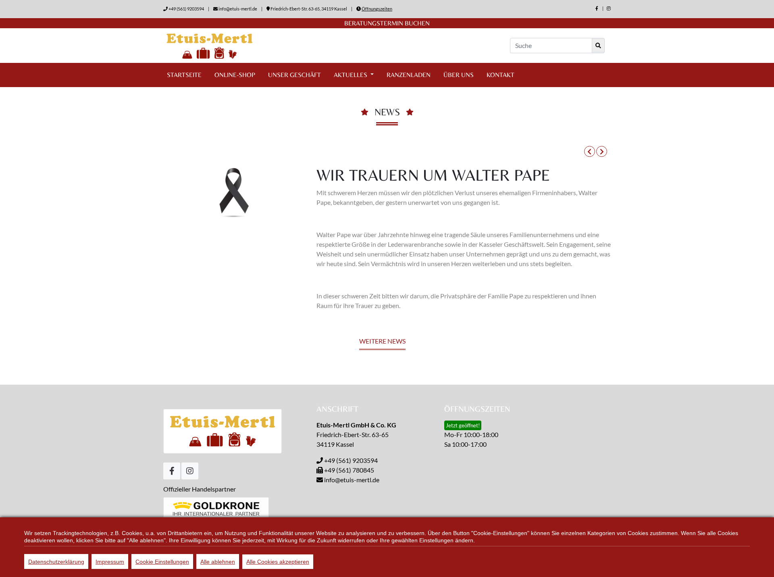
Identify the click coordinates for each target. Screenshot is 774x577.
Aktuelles (351, 75)
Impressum (110, 561)
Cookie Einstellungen (162, 561)
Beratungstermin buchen (387, 23)
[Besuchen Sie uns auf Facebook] (596, 8)
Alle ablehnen (217, 561)
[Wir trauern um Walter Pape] (233, 192)
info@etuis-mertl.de (237, 8)
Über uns (458, 75)
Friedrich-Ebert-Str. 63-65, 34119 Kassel (309, 8)
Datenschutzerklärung (56, 561)
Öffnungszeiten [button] (377, 8)
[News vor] (601, 151)
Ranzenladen (409, 75)
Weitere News (382, 341)
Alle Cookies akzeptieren (277, 561)
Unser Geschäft (294, 75)
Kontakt (500, 75)
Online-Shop (234, 75)
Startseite (184, 75)
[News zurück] (589, 151)
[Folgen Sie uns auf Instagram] (609, 8)
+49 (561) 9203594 (186, 8)
